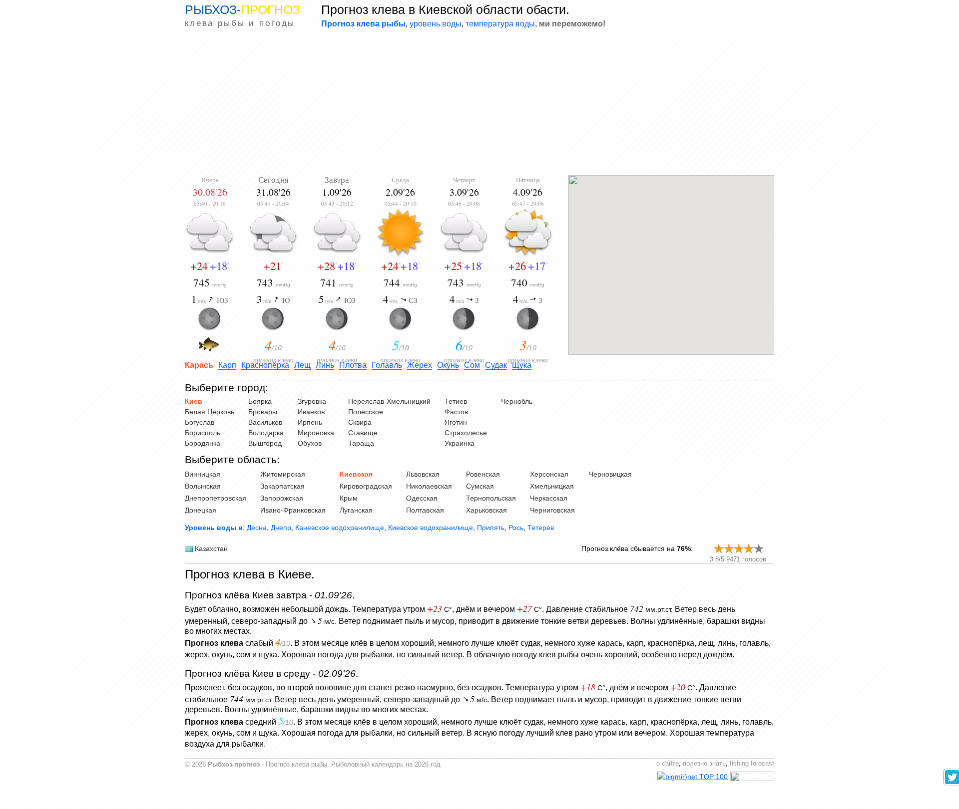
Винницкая (202, 474)
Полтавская (425, 510)
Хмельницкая (552, 486)
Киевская (356, 474)
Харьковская (486, 510)
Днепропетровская (215, 498)
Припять (490, 528)
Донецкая (200, 510)
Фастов (456, 412)
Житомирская (282, 474)
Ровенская (483, 474)
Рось (515, 528)
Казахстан (211, 548)
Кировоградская (366, 486)
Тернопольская (491, 498)
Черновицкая (610, 474)
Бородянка (202, 443)
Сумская (480, 486)
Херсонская (549, 474)
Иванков (311, 412)
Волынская (203, 486)
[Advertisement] (479, 103)
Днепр (281, 528)
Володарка (266, 433)
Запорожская (281, 498)
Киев (193, 401)
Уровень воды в (214, 528)
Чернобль (516, 401)
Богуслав (199, 422)
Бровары (262, 412)
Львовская (423, 474)
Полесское (365, 412)
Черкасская (548, 498)
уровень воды (436, 23)
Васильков (265, 422)
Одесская (422, 498)
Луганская (356, 510)
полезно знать (704, 763)
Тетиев (456, 401)
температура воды (500, 23)
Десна (257, 528)
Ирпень (310, 422)
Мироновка (316, 433)
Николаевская (429, 486)
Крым (349, 498)
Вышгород (265, 443)
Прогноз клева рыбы (363, 23)
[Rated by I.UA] (752, 779)
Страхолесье (466, 433)
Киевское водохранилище (430, 528)
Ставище (363, 433)
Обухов (310, 443)
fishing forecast (752, 763)
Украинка (460, 443)
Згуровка (312, 401)
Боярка (260, 401)
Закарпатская (282, 486)
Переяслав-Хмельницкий (389, 401)
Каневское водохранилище (339, 528)
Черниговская (552, 510)
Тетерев (540, 528)
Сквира (360, 422)
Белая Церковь (209, 412)
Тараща (361, 443)
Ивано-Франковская (293, 510)
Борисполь (202, 433)
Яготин (456, 422)
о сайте (667, 763)
